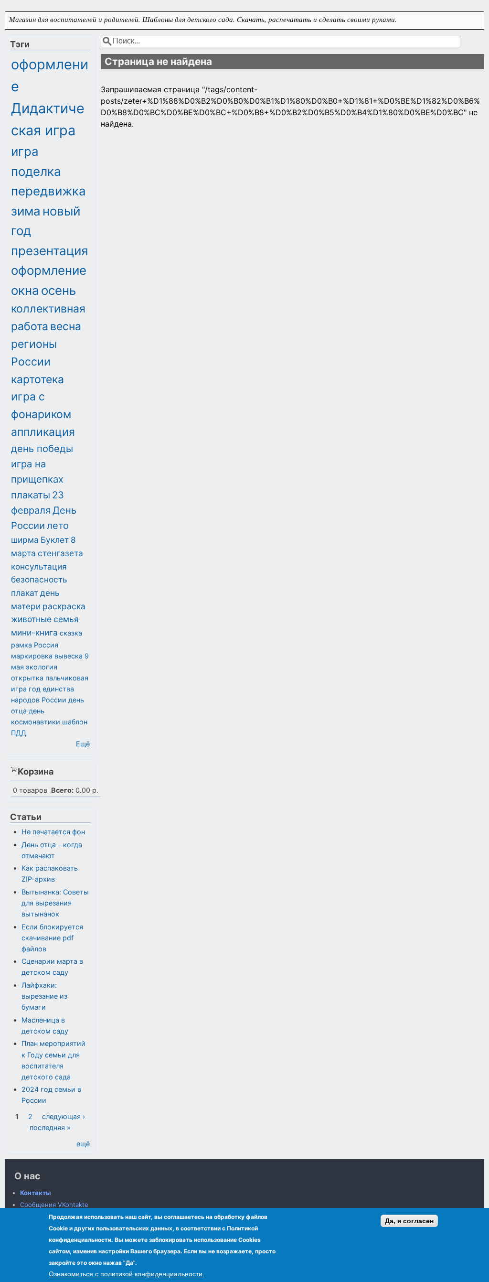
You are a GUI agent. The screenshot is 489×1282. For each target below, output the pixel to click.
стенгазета (60, 553)
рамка (21, 645)
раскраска (64, 606)
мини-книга (34, 632)
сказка (71, 633)
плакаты (30, 495)
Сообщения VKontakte (54, 1204)
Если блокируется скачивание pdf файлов (52, 938)
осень (58, 290)
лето (58, 525)
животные (31, 619)
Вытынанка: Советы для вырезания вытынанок (55, 903)
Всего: (62, 790)
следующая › (63, 1116)
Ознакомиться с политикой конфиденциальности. (126, 1274)
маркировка (32, 656)
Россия (46, 645)
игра (25, 151)
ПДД (18, 733)
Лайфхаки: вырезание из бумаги (44, 996)
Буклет (55, 540)
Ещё (83, 744)
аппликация (43, 432)
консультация (39, 566)
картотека (37, 379)
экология (41, 667)
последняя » (50, 1127)
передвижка (48, 190)
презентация (49, 250)
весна (65, 326)
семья (66, 619)
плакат (24, 593)
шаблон (74, 722)
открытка (27, 678)
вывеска (68, 656)
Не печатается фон (53, 832)
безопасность (39, 579)
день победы (42, 448)
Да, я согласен (409, 1221)
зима (26, 211)
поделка (36, 171)
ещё (83, 1144)
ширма (25, 540)
